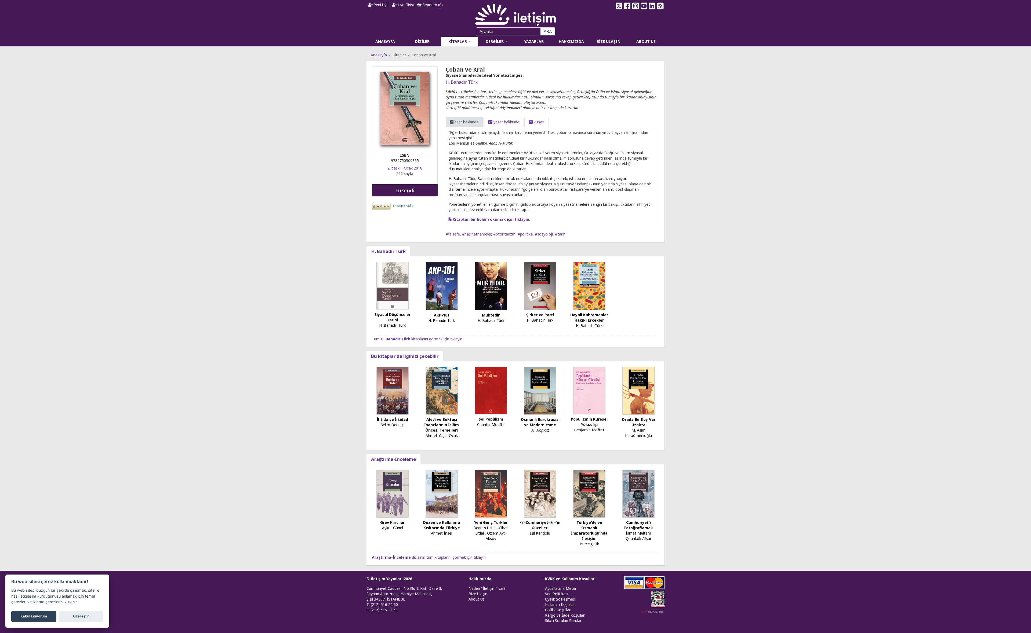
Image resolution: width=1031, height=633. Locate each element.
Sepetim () (432, 4)
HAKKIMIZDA (571, 41)
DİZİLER (422, 41)
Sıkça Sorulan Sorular (563, 620)
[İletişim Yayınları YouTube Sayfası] (644, 6)
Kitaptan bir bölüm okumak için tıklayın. (491, 219)
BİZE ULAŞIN (608, 41)
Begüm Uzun (484, 527)
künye (538, 121)
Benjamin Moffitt (589, 429)
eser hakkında (465, 121)
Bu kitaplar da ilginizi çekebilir (404, 356)
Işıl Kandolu (540, 533)
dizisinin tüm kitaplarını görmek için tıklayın (429, 557)
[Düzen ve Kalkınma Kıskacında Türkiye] (442, 493)
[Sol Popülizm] (491, 390)
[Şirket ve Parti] (540, 285)
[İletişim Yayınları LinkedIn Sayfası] (652, 6)
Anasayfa (379, 54)
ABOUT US (646, 41)
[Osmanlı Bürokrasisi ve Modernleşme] (540, 390)
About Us (477, 599)
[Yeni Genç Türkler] (491, 493)
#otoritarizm (504, 234)
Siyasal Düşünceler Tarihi (393, 317)
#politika (525, 234)
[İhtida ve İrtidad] (392, 390)
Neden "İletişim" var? (487, 588)
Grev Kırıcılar (392, 522)
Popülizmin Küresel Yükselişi (589, 422)
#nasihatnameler (476, 234)
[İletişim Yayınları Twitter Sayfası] (619, 6)
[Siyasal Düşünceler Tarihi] (392, 285)
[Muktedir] (491, 285)
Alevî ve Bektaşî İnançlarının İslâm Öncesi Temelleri (441, 425)
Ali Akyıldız (540, 430)
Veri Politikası (556, 593)
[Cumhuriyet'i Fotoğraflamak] (638, 493)
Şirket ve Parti (540, 314)
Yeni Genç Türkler (491, 522)
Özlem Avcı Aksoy (496, 536)
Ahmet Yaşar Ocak (442, 435)
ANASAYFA (385, 41)
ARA (548, 31)
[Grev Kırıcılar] (392, 493)
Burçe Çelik (589, 543)
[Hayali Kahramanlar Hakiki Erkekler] (589, 285)
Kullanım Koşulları (560, 604)
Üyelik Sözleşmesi (560, 599)
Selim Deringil (392, 424)
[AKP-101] (442, 285)
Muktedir (491, 315)
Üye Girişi (405, 4)
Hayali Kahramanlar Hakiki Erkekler (589, 317)
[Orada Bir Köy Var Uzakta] (638, 390)
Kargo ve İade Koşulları (565, 615)
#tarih (560, 234)
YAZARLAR (534, 41)
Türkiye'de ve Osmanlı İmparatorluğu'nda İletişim (589, 530)
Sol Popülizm (491, 419)
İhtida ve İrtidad (392, 419)
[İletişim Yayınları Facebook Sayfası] (627, 6)
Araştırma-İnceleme (393, 459)
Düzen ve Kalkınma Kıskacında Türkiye (441, 525)
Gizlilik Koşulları (558, 609)
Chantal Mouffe (490, 424)
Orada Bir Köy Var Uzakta (638, 422)
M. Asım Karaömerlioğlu (638, 433)
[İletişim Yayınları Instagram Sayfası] (635, 6)
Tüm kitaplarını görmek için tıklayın (417, 338)
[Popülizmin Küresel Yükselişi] (589, 389)
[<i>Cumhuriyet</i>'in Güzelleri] (540, 493)
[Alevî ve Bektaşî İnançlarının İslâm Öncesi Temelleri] (442, 390)
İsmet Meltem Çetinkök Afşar (638, 536)
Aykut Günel (392, 527)
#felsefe (453, 234)
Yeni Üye (381, 4)
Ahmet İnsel (441, 533)
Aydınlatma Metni (560, 588)
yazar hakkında (505, 121)
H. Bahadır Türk (462, 82)
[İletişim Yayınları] (515, 13)
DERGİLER (495, 41)
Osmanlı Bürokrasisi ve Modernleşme (540, 422)
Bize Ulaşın (478, 593)
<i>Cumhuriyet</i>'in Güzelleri (540, 525)
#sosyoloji (544, 234)
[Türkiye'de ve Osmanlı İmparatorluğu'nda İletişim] (589, 493)
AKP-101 (441, 315)
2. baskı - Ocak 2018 (404, 168)
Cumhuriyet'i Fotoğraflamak (638, 525)
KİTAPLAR (458, 41)
